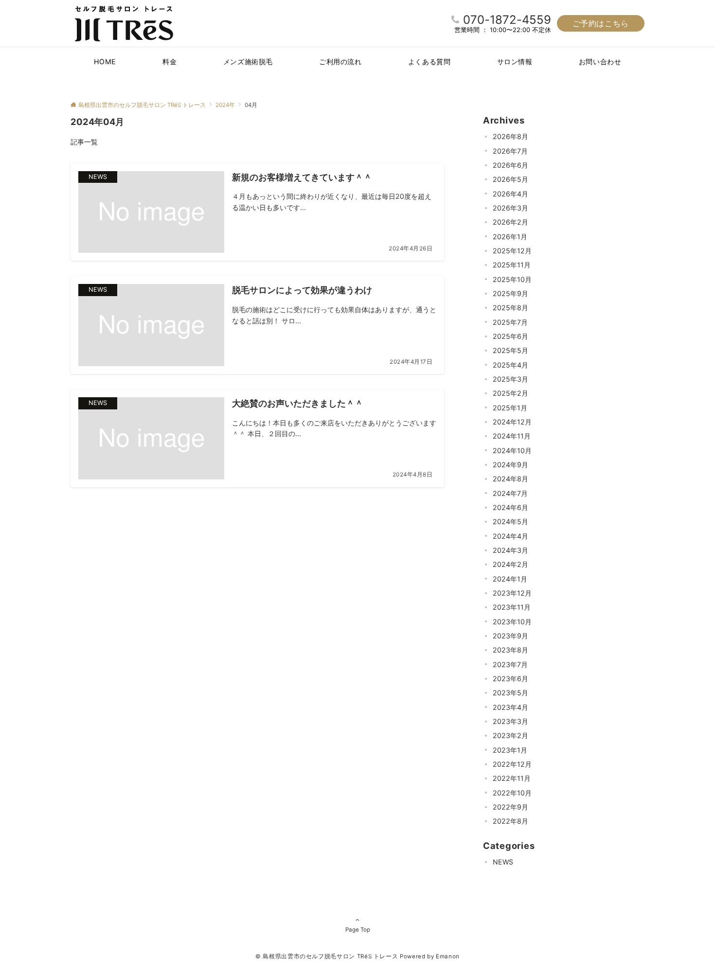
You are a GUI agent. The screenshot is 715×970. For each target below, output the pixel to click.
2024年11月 (512, 436)
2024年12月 (512, 422)
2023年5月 (510, 692)
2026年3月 (510, 208)
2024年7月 (510, 493)
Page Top (357, 929)
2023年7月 (510, 664)
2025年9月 (510, 293)
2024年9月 (510, 464)
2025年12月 (512, 251)
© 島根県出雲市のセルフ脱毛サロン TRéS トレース (326, 956)
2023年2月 (510, 735)
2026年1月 (510, 236)
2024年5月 (510, 521)
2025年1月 (510, 408)
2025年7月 (510, 322)
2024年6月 (510, 507)
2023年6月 (510, 678)
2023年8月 (510, 650)
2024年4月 (510, 536)
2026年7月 (510, 151)
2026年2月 (510, 222)
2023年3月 (510, 721)
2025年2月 (510, 393)
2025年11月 (512, 265)
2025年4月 (510, 365)
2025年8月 (510, 307)
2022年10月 (512, 793)
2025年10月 (512, 279)
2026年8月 (510, 136)
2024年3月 (510, 550)
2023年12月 (512, 593)
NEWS (503, 862)
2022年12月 (512, 764)
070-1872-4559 (507, 20)
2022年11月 (512, 778)
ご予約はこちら (600, 23)
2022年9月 (510, 807)
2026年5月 (510, 179)
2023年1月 (510, 750)
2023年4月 (510, 707)
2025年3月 (510, 379)
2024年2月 (510, 564)
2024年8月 (510, 479)
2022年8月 (510, 821)
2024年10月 (512, 450)
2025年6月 (510, 336)
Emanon (448, 956)
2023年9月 (510, 636)
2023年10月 (512, 621)
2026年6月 (510, 165)
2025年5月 (510, 350)
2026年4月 (510, 194)
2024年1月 (510, 579)
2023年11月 (512, 607)
